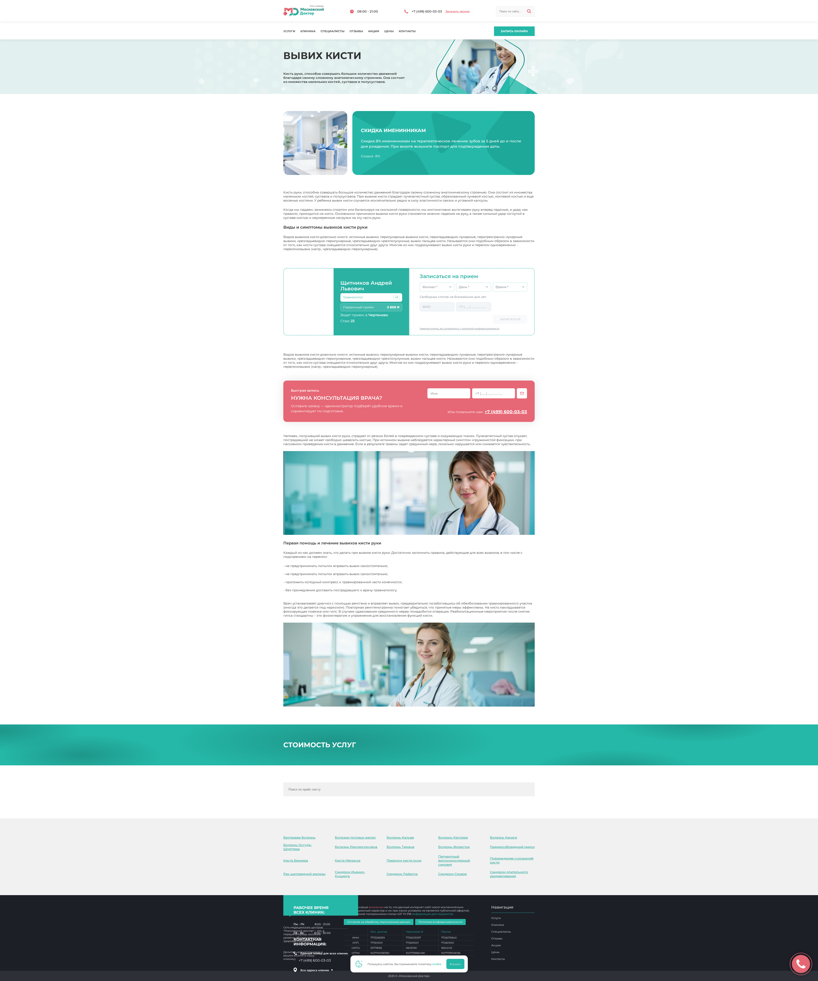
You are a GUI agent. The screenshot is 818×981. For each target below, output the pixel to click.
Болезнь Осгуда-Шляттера (297, 847)
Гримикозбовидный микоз (512, 847)
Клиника (307, 31)
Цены (389, 31)
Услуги (289, 31)
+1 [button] (396, 297)
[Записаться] (522, 393)
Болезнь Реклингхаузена (356, 847)
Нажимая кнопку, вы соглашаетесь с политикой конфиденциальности (459, 328)
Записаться (510, 319)
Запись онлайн (514, 31)
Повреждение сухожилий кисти (511, 860)
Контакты (407, 31)
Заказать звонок (457, 11)
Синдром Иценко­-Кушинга (350, 874)
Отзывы (356, 31)
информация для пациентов (432, 914)
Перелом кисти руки (404, 860)
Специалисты (332, 31)
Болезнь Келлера (453, 837)
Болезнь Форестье (454, 847)
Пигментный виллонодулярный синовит (454, 860)
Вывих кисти (444, 615)
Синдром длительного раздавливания (509, 874)
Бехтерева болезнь (299, 837)
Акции (373, 31)
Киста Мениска (347, 860)
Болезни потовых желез (355, 837)
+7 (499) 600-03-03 (506, 411)
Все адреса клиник (316, 970)
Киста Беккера (295, 860)
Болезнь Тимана (400, 847)
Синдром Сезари (452, 874)
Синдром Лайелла (402, 874)
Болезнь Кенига (503, 837)
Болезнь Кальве (400, 837)
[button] (396, 297)
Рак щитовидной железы (304, 874)
